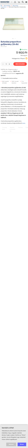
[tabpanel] (14, 24)
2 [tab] (15, 38)
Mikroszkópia (7, 5)
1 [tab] (13, 38)
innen (23, 123)
